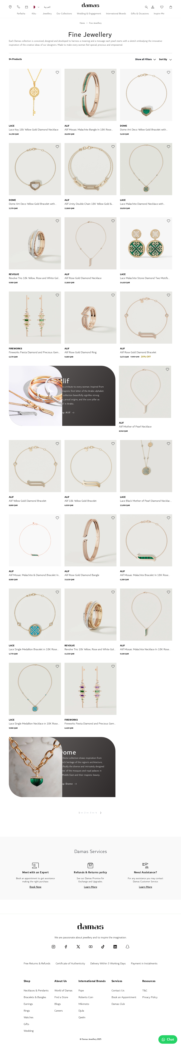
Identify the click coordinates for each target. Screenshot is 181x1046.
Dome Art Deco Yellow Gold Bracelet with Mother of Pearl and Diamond (32, 203)
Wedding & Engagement (89, 14)
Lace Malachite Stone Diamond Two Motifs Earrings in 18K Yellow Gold (144, 278)
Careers (58, 1011)
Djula (81, 1011)
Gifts (26, 1024)
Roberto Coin (85, 997)
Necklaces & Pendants (36, 990)
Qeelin (81, 1017)
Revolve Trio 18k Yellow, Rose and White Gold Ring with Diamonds (34, 278)
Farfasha (21, 14)
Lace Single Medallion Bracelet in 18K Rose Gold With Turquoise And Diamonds (33, 649)
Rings (27, 1011)
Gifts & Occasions (140, 14)
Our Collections (64, 14)
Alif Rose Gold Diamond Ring (81, 352)
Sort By (163, 59)
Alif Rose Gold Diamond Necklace (83, 278)
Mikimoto (83, 1004)
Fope (81, 990)
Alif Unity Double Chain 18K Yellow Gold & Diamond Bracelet (88, 203)
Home (82, 23)
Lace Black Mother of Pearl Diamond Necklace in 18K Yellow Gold (145, 500)
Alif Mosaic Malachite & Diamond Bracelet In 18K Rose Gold (34, 575)
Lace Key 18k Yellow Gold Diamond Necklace (33, 129)
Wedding (29, 1031)
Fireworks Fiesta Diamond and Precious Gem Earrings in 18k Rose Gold (33, 352)
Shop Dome (65, 783)
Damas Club (118, 1004)
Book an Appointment (124, 997)
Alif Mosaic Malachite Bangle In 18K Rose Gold (88, 129)
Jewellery (47, 14)
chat (170, 1039)
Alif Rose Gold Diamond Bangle (82, 575)
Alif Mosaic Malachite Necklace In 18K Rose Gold (144, 649)
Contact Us (118, 990)
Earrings (28, 1004)
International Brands (116, 14)
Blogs (57, 1004)
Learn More (90, 887)
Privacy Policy (149, 997)
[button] (38, 7)
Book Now (35, 887)
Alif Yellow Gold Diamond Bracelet (27, 500)
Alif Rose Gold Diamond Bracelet (138, 352)
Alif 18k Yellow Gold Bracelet (81, 500)
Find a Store (61, 997)
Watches (28, 1017)
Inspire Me (159, 14)
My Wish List (160, 7)
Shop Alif (64, 412)
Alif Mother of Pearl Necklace (135, 426)
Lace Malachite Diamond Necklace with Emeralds (141, 203)
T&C (144, 990)
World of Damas (63, 990)
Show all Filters (143, 60)
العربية (47, 7)
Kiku (34, 14)
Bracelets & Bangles (35, 997)
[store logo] (90, 5)
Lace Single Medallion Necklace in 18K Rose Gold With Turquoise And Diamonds (33, 723)
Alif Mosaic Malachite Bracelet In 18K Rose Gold (144, 575)
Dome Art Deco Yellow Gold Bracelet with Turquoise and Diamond (143, 129)
